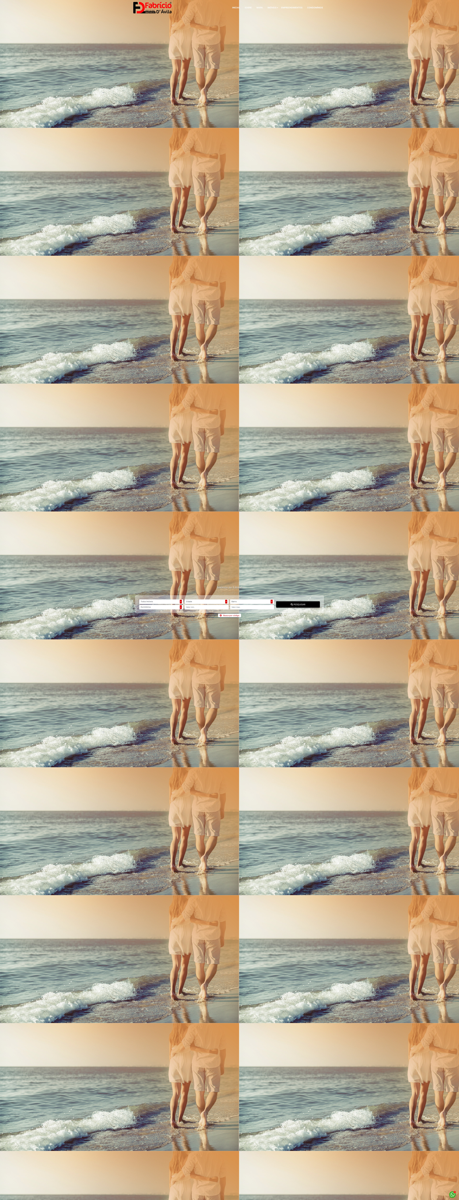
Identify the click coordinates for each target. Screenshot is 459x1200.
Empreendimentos (291, 7)
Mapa (260, 7)
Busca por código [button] (231, 615)
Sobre (248, 7)
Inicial (236, 7)
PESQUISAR (299, 604)
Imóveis (272, 7)
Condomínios (315, 7)
